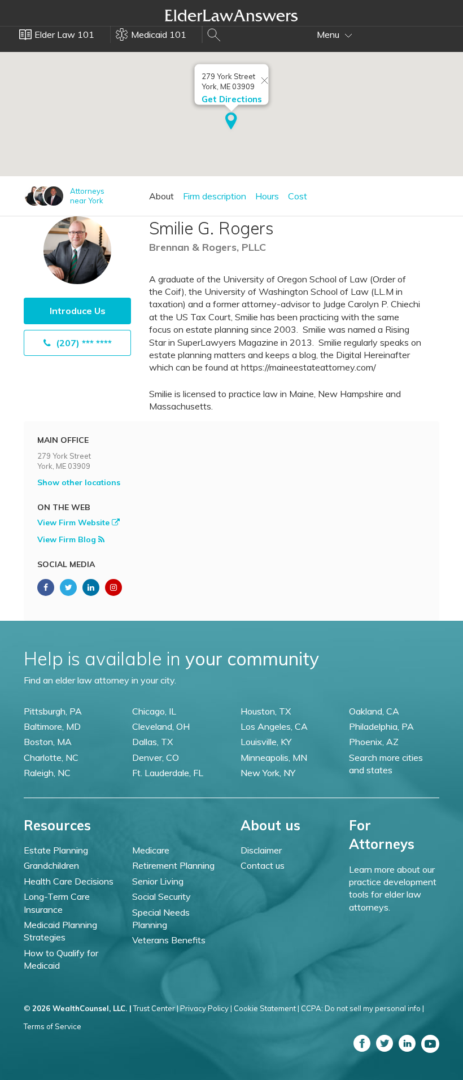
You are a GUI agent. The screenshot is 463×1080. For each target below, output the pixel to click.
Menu (329, 34)
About (161, 196)
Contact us (263, 865)
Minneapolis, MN (274, 757)
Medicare (150, 850)
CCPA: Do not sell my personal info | (362, 1008)
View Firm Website (74, 522)
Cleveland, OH (161, 726)
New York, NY (268, 772)
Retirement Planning (173, 865)
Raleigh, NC (47, 772)
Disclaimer (261, 850)
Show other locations (78, 482)
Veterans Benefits (169, 940)
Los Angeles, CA (274, 726)
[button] (231, 122)
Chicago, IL (154, 711)
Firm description (214, 196)
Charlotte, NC (51, 757)
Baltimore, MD (52, 726)
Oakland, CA (374, 711)
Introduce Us (78, 310)
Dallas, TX (152, 741)
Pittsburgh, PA (53, 711)
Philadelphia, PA (381, 726)
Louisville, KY (266, 741)
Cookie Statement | (266, 1008)
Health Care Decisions (68, 881)
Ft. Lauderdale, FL (167, 772)
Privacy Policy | (206, 1008)
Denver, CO (155, 757)
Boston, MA (48, 741)
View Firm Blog (67, 539)
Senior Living (158, 881)
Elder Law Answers (231, 15)
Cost (297, 196)
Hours (267, 196)
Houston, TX (266, 711)
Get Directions (232, 99)
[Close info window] (265, 81)
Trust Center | (155, 1008)
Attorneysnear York (87, 195)
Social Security (161, 896)
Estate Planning (56, 850)
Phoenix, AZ (374, 741)
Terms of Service (52, 1026)
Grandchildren (51, 865)
